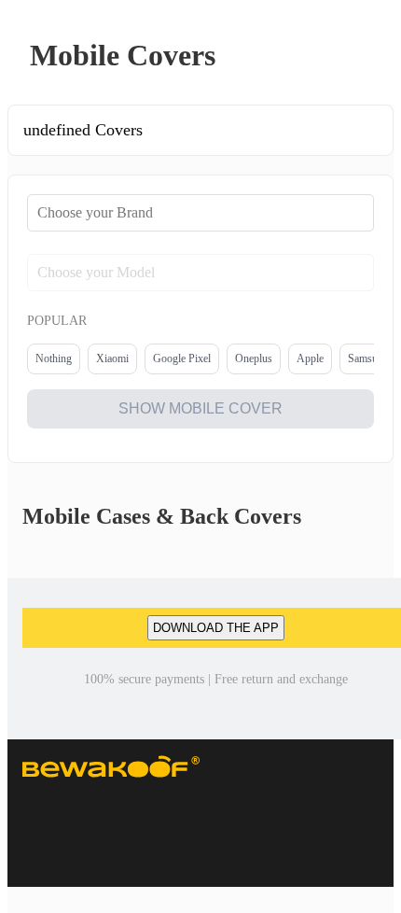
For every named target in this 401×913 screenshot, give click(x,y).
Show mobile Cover (200, 408)
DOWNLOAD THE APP (216, 628)
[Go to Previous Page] (24, 56)
